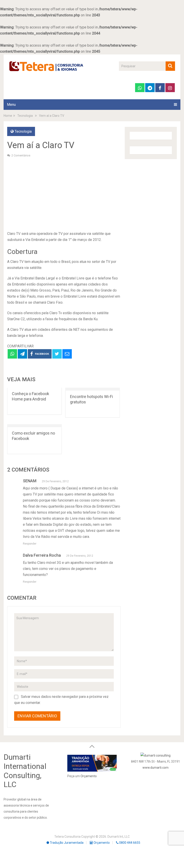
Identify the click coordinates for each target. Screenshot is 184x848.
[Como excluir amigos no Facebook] (34, 425)
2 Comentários (20, 155)
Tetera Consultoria (67, 836)
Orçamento (89, 776)
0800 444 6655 (129, 842)
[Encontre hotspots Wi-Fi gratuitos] (92, 389)
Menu (11, 104)
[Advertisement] (64, 193)
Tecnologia (23, 131)
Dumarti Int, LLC (118, 836)
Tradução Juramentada (66, 842)
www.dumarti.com (155, 767)
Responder (29, 543)
